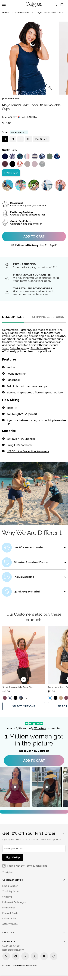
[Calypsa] (34, 4)
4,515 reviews (39, 728)
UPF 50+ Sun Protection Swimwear (28, 451)
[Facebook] (15, 956)
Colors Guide (9, 918)
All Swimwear (22, 12)
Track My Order (10, 891)
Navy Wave (42, 156)
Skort (5, 348)
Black (12, 164)
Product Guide (10, 913)
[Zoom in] (50, 88)
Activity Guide (10, 924)
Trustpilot (7, 872)
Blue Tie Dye (50, 698)
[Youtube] (44, 956)
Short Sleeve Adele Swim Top (17, 687)
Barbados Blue (20, 156)
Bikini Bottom (39, 348)
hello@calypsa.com (13, 949)
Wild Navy (12, 156)
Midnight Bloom (57, 156)
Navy (5, 156)
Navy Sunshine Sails (35, 156)
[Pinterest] (6, 956)
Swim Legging (18, 348)
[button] (62, 4)
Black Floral (42, 164)
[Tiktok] (53, 956)
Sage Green (50, 156)
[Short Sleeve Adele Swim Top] (23, 655)
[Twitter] (34, 956)
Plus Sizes (40, 139)
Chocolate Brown (27, 164)
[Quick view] (23, 679)
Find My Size (8, 907)
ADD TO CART (34, 760)
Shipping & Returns (48, 317)
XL (28, 139)
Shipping (7, 896)
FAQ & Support (10, 886)
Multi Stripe (27, 156)
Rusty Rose (20, 164)
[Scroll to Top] (62, 959)
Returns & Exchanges (14, 902)
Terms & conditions (36, 865)
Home (5, 12)
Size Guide (20, 132)
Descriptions (13, 317)
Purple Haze (35, 164)
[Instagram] (25, 956)
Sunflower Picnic (21, 698)
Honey (61, 698)
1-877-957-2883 (11, 946)
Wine (5, 164)
